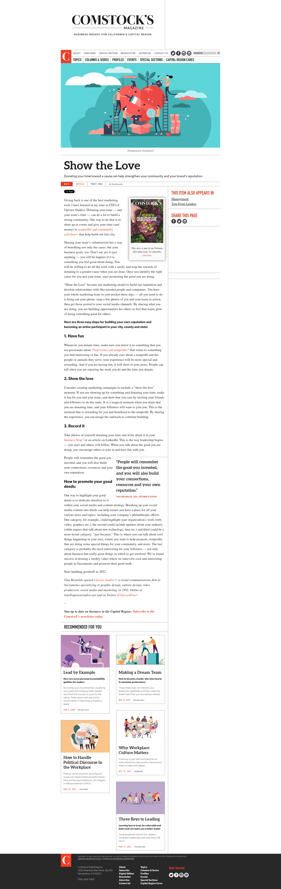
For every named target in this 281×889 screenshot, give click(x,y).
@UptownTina (126, 595)
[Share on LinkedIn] (184, 221)
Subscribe (90, 53)
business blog (73, 440)
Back (66, 184)
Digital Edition (108, 53)
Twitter (173, 53)
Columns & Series (97, 59)
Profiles (118, 59)
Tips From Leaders (183, 203)
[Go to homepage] (113, 25)
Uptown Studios (104, 580)
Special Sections (151, 59)
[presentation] (66, 56)
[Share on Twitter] (179, 221)
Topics (77, 59)
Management (180, 199)
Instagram (183, 53)
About (77, 53)
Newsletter (128, 53)
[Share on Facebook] (173, 221)
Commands (2, 886)
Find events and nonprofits (110, 350)
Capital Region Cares (180, 59)
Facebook (178, 53)
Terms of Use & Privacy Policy (90, 858)
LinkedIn (189, 53)
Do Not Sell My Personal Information (118, 858)
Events (132, 59)
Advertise (145, 53)
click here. (147, 255)
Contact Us (161, 53)
